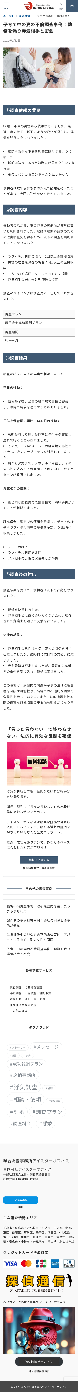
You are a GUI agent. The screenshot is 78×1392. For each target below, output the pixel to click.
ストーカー (18, 1047)
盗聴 (50, 1088)
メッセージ (47, 1047)
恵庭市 (19, 1228)
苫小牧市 (33, 1228)
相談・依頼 (27, 1099)
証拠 (19, 1111)
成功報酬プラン (28, 1064)
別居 (14, 1055)
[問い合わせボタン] (72, 6)
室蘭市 (49, 1237)
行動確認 (55, 1100)
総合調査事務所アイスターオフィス (47, 1386)
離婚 (47, 1123)
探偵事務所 (24, 1074)
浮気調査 (25, 1086)
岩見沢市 (39, 1242)
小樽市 (25, 1242)
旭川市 (25, 1237)
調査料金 (22, 1123)
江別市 (13, 1237)
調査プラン (49, 1111)
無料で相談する (39, 860)
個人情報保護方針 (39, 1371)
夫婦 (28, 1055)
